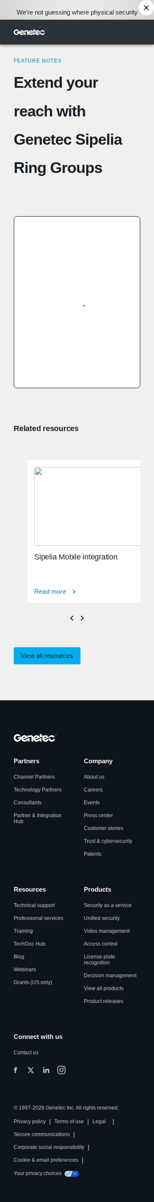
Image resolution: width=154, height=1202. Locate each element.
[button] (47, 655)
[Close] (146, 7)
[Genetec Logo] (30, 32)
